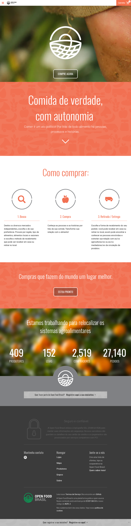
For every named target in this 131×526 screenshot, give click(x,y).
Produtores (62, 469)
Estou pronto (65, 292)
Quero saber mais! (97, 470)
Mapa (59, 463)
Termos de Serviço (73, 494)
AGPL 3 (68, 504)
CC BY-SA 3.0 (91, 501)
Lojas (59, 457)
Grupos (60, 474)
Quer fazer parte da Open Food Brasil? (64, 394)
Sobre (59, 480)
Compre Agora (65, 74)
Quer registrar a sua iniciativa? (64, 522)
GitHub (98, 494)
